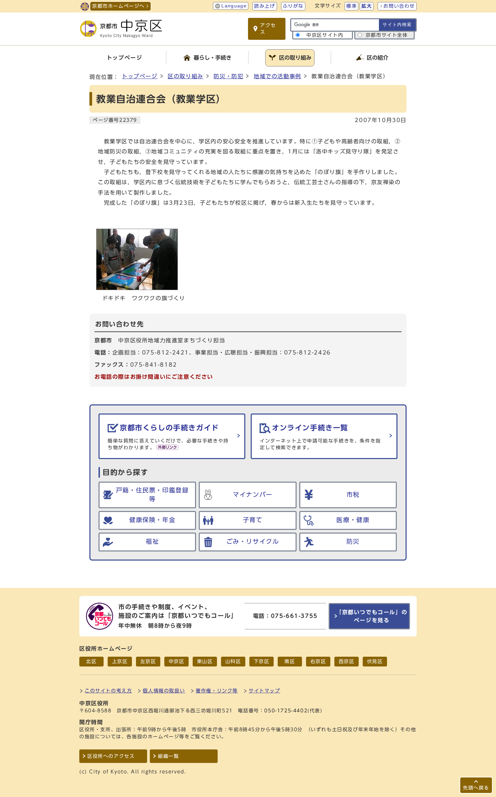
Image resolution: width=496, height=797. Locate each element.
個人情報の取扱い (164, 690)
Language (234, 5)
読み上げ (264, 6)
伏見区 (375, 661)
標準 (351, 6)
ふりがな (293, 6)
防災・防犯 (228, 76)
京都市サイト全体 (387, 35)
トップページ (140, 76)
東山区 (205, 661)
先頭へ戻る (476, 787)
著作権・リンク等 (217, 690)
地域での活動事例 (277, 76)
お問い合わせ (399, 6)
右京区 (318, 661)
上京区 (120, 661)
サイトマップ (264, 690)
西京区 (347, 661)
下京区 (262, 661)
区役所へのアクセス (111, 756)
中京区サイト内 (324, 35)
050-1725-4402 (285, 710)
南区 (289, 661)
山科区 (233, 661)
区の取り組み (185, 76)
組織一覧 (168, 756)
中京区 (177, 661)
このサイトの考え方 (108, 690)
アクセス (268, 28)
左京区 (148, 661)
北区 (91, 661)
